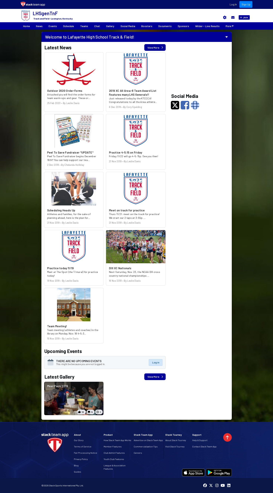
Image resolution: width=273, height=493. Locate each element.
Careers (138, 452)
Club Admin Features (114, 452)
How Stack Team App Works (117, 440)
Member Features (113, 446)
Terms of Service (82, 446)
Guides (77, 471)
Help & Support (199, 440)
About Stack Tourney (175, 440)
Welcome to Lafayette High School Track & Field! (89, 36)
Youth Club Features (114, 459)
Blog (76, 465)
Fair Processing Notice (85, 452)
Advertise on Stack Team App (148, 440)
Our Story (79, 440)
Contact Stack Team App (204, 446)
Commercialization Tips (146, 446)
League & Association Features (115, 467)
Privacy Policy (81, 459)
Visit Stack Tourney (175, 446)
